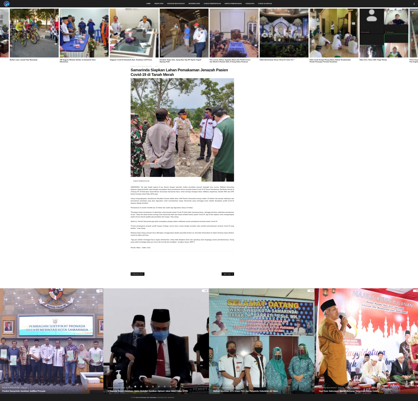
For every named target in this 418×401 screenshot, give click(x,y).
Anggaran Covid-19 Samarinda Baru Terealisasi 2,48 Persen (131, 60)
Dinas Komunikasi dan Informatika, (146, 397)
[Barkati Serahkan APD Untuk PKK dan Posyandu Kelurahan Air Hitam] (156, 341)
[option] (234, 36)
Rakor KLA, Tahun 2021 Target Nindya (373, 60)
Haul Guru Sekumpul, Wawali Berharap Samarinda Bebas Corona (243, 391)
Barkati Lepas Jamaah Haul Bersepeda (23, 60)
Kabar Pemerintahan (141, 181)
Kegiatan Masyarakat (117, 388)
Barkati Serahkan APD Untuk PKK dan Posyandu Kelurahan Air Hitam (140, 391)
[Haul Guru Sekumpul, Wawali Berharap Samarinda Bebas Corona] (262, 341)
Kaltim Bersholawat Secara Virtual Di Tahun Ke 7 (277, 60)
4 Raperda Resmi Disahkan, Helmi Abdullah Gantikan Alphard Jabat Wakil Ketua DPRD (42, 391)
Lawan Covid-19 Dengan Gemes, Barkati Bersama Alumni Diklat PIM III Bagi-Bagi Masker (360, 391)
